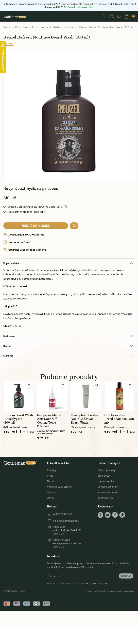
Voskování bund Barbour (59, 486)
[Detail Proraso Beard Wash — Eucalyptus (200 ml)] (18, 396)
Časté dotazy (104, 475)
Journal (51, 497)
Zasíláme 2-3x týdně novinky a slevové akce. (78, 583)
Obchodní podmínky (108, 486)
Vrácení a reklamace (108, 492)
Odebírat (126, 576)
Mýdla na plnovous (63, 27)
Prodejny (51, 470)
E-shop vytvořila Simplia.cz (97, 591)
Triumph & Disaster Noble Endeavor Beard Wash (84, 419)
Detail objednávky (106, 470)
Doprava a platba (106, 481)
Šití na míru (52, 492)
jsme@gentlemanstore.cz (66, 520)
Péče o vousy (40, 27)
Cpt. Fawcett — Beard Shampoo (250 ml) (119, 419)
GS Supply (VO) (105, 497)
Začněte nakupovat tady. (80, 7)
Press (50, 475)
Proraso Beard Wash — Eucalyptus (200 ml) (18, 419)
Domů (7, 27)
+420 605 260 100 (62, 514)
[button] (74, 225)
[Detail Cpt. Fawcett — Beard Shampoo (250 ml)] (119, 396)
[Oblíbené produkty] (119, 16)
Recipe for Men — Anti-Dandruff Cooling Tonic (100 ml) (49, 420)
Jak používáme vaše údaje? (97, 583)
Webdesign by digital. (122, 591)
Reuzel (8, 44)
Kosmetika (21, 27)
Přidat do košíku (35, 226)
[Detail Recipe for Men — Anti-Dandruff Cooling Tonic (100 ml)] (52, 396)
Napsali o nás (53, 481)
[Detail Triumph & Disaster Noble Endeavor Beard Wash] (86, 396)
